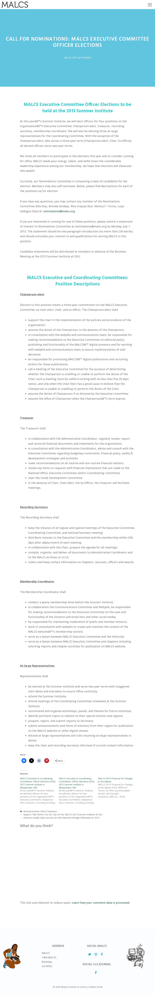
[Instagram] (95, 954)
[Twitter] (89, 954)
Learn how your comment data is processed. (101, 902)
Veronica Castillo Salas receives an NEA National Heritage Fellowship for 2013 (61, 817)
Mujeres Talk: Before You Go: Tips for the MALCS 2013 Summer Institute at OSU (62, 814)
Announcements (31, 811)
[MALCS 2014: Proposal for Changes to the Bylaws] (117, 787)
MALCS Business (49, 811)
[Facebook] (102, 954)
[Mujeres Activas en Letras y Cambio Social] (15, 4)
